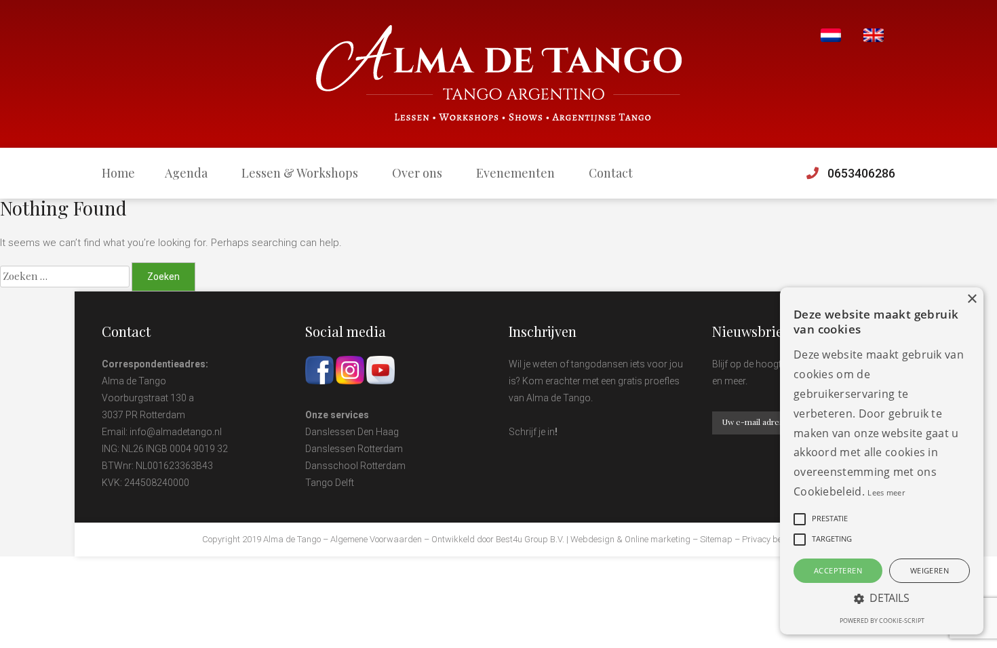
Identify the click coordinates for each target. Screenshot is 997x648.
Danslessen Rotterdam (354, 448)
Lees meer (886, 492)
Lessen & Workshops (299, 173)
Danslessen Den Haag (352, 431)
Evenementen (515, 173)
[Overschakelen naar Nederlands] (831, 35)
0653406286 (861, 173)
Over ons (417, 173)
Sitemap (716, 539)
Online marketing (657, 539)
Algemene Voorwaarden (376, 539)
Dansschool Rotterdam (355, 465)
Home (118, 173)
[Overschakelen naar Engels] (874, 35)
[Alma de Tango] (499, 73)
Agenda (186, 173)
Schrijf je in (532, 431)
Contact (611, 173)
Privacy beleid (769, 539)
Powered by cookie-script (882, 620)
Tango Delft (329, 482)
